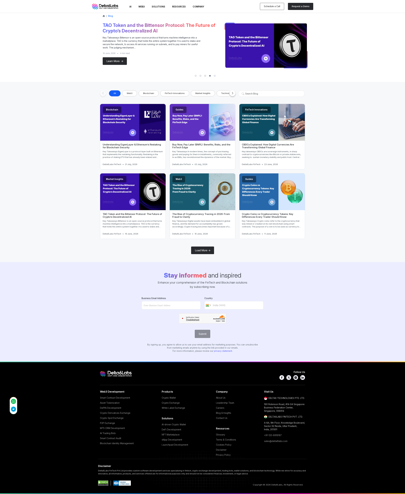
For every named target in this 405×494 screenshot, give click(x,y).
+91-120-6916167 (273, 435)
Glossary (220, 434)
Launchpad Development (175, 444)
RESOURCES (179, 6)
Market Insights (114, 179)
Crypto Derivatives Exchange (115, 413)
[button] (195, 76)
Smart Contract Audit (110, 438)
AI (130, 6)
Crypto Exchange (171, 402)
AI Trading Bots (108, 433)
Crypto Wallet (169, 397)
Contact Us (221, 418)
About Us (220, 397)
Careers (220, 407)
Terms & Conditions (226, 439)
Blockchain (112, 109)
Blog (110, 16)
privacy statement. (223, 351)
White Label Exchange (173, 407)
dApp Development (172, 439)
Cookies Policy (223, 444)
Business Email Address (154, 298)
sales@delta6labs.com (275, 441)
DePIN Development (110, 407)
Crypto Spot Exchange (112, 418)
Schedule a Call (272, 6)
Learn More (113, 61)
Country (208, 298)
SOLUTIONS (158, 6)
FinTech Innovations (256, 109)
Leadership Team (225, 402)
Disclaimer (221, 449)
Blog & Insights (223, 413)
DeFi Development (171, 429)
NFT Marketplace (171, 434)
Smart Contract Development (115, 397)
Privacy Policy (223, 454)
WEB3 (141, 6)
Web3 (179, 179)
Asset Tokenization (110, 402)
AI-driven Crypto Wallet (174, 424)
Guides (179, 109)
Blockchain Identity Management (117, 443)
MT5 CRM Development (112, 428)
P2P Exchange (107, 423)
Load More (201, 250)
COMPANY (198, 6)
